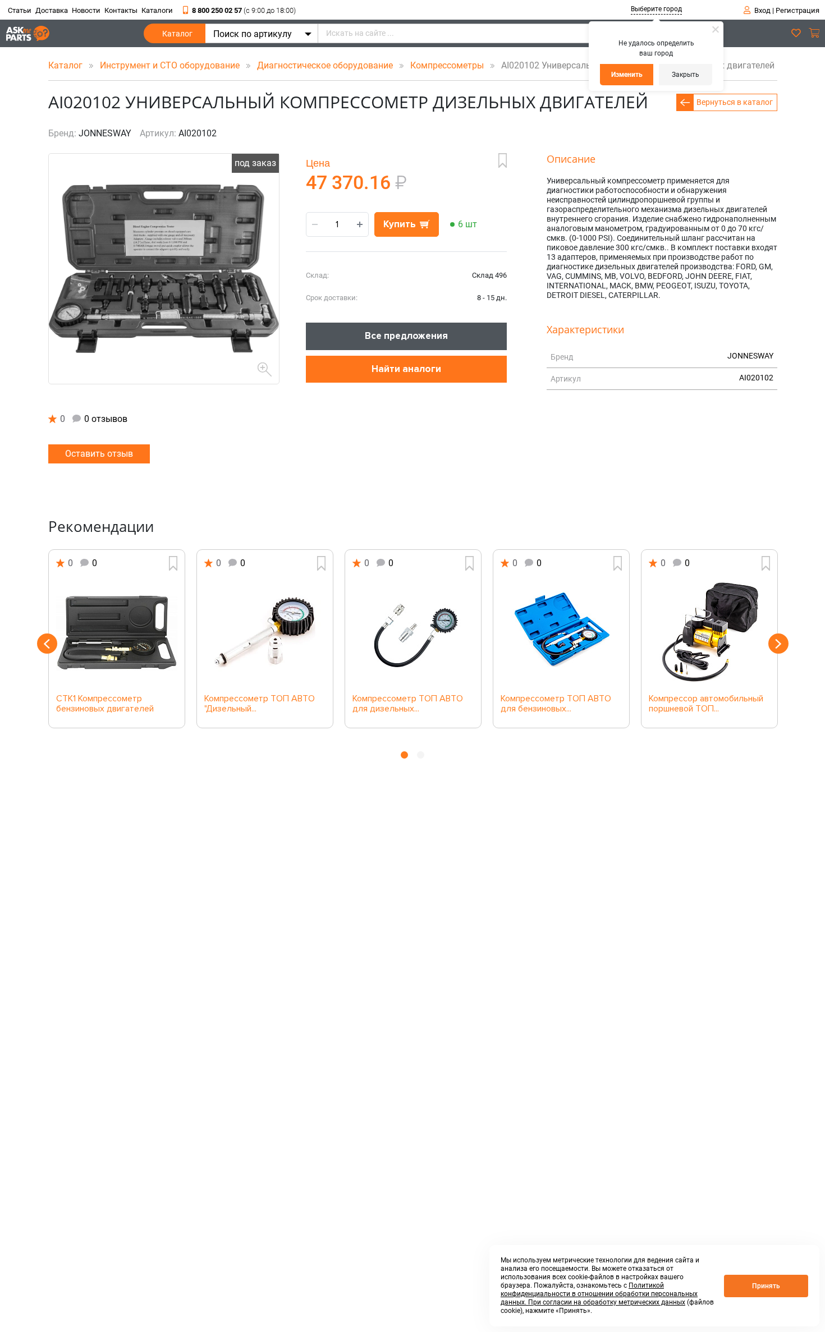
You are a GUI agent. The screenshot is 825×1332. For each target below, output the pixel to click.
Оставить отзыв (99, 453)
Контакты (121, 10)
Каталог (177, 33)
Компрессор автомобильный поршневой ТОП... (706, 704)
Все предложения (406, 336)
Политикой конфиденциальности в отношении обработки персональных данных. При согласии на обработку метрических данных (599, 1294)
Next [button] (778, 643)
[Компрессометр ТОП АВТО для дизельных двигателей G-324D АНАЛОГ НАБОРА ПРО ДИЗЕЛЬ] (413, 632)
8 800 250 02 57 (244, 10)
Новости (86, 10)
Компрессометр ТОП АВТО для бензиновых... (556, 704)
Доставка (51, 10)
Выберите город (656, 9)
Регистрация (797, 10)
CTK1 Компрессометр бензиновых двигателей (105, 704)
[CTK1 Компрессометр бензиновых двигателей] (116, 632)
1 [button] (404, 755)
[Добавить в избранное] (502, 160)
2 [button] (420, 755)
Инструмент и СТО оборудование (171, 65)
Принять (766, 1286)
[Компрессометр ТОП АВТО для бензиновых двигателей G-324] (561, 632)
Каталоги (157, 10)
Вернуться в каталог (734, 102)
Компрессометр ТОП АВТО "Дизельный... (259, 704)
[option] (116, 638)
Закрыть (685, 75)
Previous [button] (47, 643)
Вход (762, 10)
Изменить (627, 75)
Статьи (19, 10)
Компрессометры (448, 65)
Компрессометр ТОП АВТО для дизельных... (407, 704)
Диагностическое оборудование (326, 65)
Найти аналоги (406, 369)
